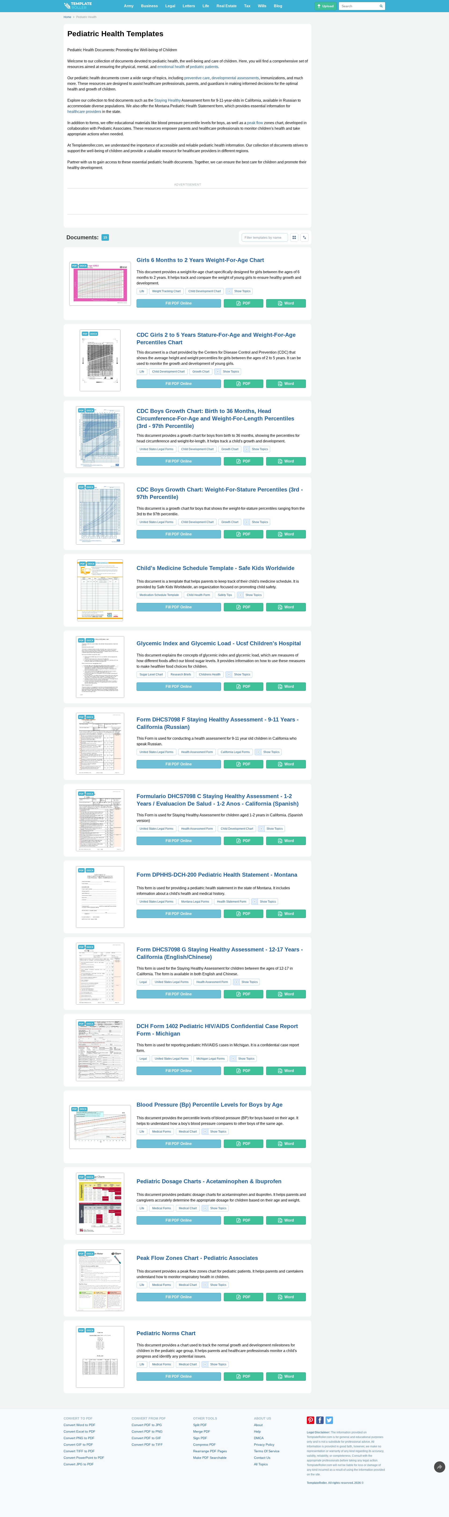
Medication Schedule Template (159, 595)
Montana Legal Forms (195, 901)
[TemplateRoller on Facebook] (320, 1420)
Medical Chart (188, 1131)
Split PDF (200, 1425)
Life (206, 6)
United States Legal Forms (156, 449)
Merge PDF (201, 1431)
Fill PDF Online (179, 303)
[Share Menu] (439, 1467)
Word (289, 303)
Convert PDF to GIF (146, 1438)
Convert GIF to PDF (78, 1444)
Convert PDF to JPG (147, 1425)
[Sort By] (304, 237)
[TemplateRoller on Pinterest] (310, 1420)
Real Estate (227, 6)
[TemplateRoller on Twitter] (329, 1420)
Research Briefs (181, 674)
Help (257, 1431)
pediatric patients (204, 67)
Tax (247, 6)
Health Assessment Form (197, 752)
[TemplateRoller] (78, 6)
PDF (246, 303)
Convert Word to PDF (79, 1425)
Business (149, 6)
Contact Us (262, 1458)
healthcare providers (84, 112)
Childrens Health (210, 674)
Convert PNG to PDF (79, 1438)
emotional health (171, 67)
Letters (189, 6)
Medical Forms (161, 1131)
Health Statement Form (231, 901)
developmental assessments (235, 78)
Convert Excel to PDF (79, 1431)
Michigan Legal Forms (210, 1058)
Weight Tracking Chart (166, 291)
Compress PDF (204, 1444)
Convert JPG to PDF (79, 1464)
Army (129, 6)
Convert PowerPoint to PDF (84, 1458)
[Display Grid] (294, 237)
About (258, 1425)
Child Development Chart (204, 291)
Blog (278, 6)
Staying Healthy (167, 100)
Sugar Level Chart (151, 674)
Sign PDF (200, 1438)
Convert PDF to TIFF (147, 1444)
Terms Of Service (266, 1451)
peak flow (255, 123)
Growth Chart (200, 371)
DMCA (259, 1438)
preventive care (197, 78)
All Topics (261, 1464)
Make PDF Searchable (210, 1458)
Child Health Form (198, 595)
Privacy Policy (264, 1444)
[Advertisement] (187, 201)
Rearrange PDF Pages (210, 1451)
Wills (262, 6)
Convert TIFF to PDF (79, 1451)
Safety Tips (225, 595)
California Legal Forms (235, 752)
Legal (170, 6)
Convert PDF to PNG (147, 1431)
